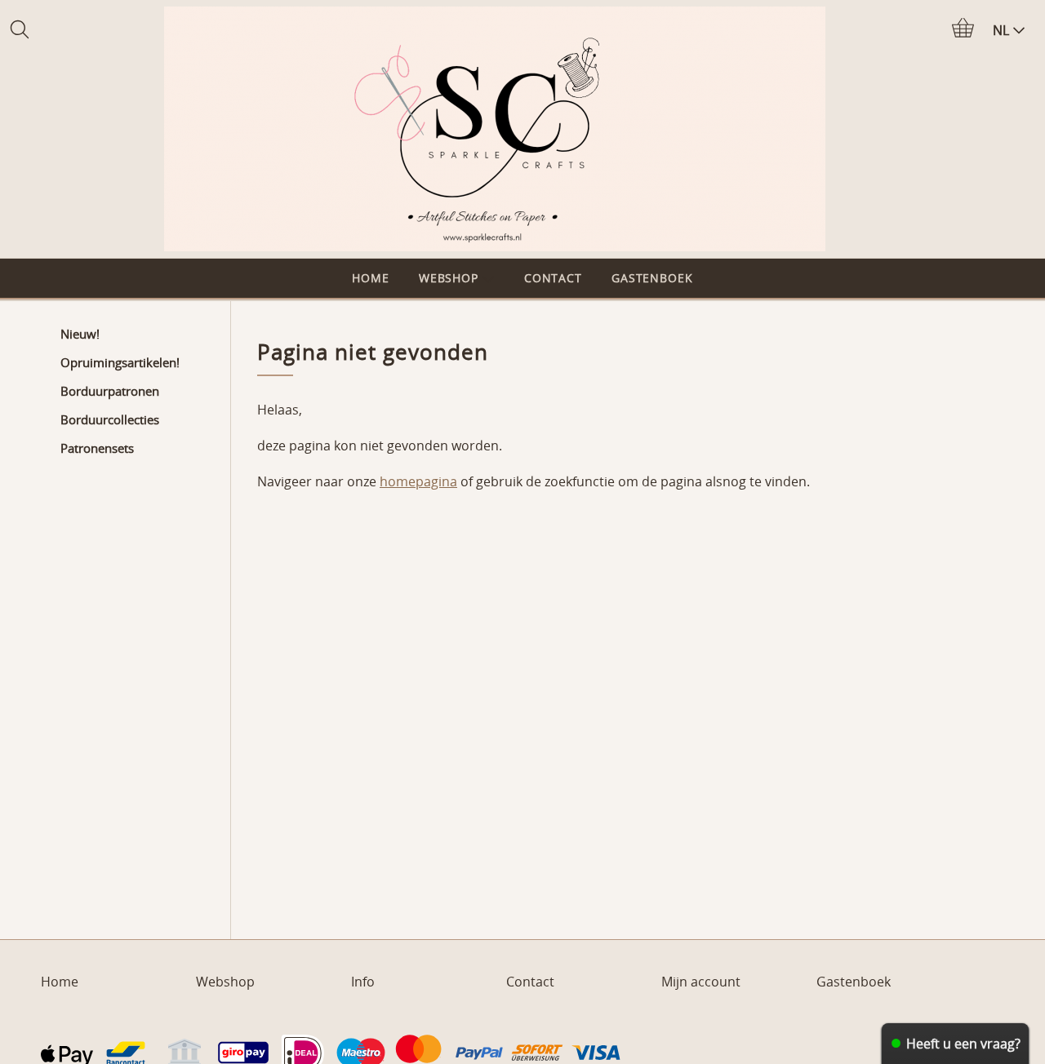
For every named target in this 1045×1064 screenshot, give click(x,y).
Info (363, 982)
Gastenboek (652, 278)
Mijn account (700, 982)
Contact (553, 278)
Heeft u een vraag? (963, 1044)
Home (370, 278)
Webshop (448, 278)
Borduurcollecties (109, 419)
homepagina (418, 481)
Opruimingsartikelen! (120, 362)
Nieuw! (80, 334)
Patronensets (97, 448)
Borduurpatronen (109, 391)
